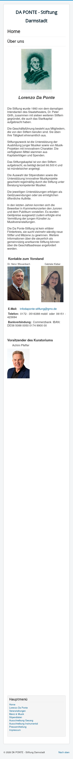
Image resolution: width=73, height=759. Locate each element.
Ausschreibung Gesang (21, 720)
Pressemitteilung (17, 726)
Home (12, 704)
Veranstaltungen (17, 710)
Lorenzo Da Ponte (18, 707)
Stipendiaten (15, 717)
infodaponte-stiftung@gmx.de (38, 309)
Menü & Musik (16, 714)
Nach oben (63, 752)
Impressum (15, 730)
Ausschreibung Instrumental (23, 723)
